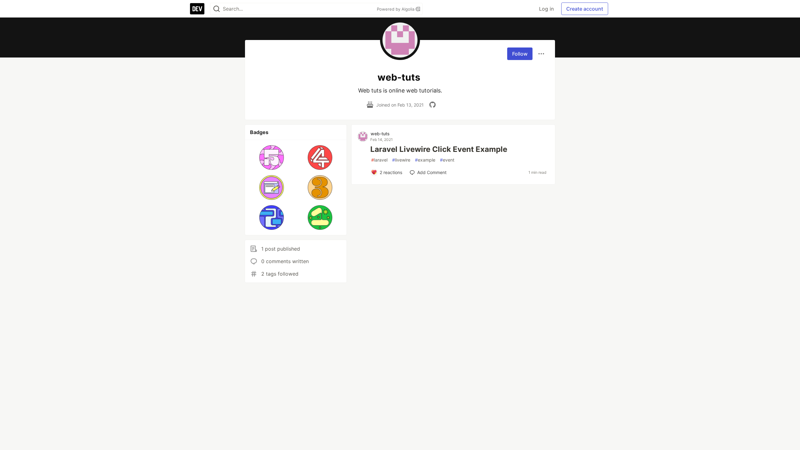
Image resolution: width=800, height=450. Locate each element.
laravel (379, 159)
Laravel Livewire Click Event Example (438, 149)
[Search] (216, 9)
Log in (546, 9)
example (425, 159)
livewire (401, 159)
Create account (584, 9)
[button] (271, 157)
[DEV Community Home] (197, 8)
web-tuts (380, 133)
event (447, 159)
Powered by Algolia (396, 9)
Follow (520, 54)
